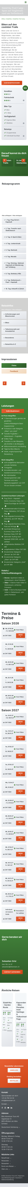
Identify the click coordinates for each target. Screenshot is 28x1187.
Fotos (14, 365)
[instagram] (5, 1108)
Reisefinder (5, 1158)
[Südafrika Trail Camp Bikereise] (14, 383)
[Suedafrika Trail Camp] (14, 188)
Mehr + (21, 635)
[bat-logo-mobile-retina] (9, 1)
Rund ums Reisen (7, 1166)
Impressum (19, 1177)
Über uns (4, 1169)
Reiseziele (5, 1161)
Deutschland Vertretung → (10, 1127)
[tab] (12, 411)
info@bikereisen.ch (8, 1100)
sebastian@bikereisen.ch (10, 967)
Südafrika (9, 19)
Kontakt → (5, 1104)
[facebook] (2, 1108)
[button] (14, 221)
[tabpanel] (14, 506)
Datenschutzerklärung (7, 1179)
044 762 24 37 (7, 964)
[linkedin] (11, 1108)
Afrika (3, 19)
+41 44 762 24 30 (7, 1098)
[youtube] (8, 1108)
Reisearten (5, 1163)
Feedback (14, 371)
